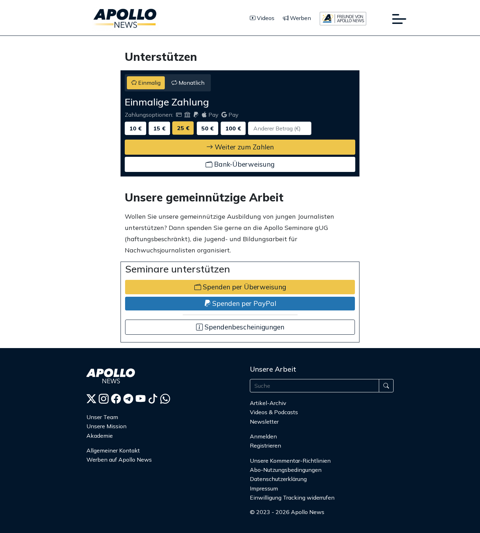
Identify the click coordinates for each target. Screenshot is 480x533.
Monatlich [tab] (191, 82)
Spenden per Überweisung (243, 287)
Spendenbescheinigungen (243, 327)
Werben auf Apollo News (119, 459)
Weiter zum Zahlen (243, 147)
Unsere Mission (106, 426)
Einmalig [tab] (149, 82)
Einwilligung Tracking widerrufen (292, 497)
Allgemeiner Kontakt (113, 450)
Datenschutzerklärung (278, 478)
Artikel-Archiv (268, 402)
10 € (135, 128)
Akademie (99, 435)
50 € (207, 128)
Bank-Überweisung (243, 164)
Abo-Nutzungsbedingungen (286, 469)
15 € (159, 128)
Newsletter (264, 421)
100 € (233, 128)
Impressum (264, 488)
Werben (299, 17)
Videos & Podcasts (274, 412)
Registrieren (265, 445)
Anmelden (264, 436)
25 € (183, 127)
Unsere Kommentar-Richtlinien (290, 460)
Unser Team (102, 416)
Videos (264, 17)
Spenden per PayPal (243, 303)
